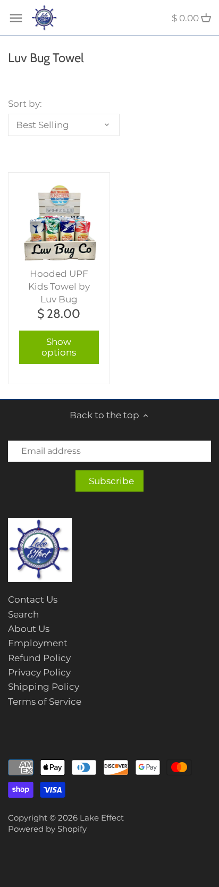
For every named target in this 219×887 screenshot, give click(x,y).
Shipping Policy (43, 686)
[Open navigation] (16, 18)
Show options (58, 347)
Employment (38, 643)
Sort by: (25, 103)
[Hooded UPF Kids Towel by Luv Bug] (59, 223)
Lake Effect (102, 818)
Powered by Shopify (47, 829)
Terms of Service (44, 701)
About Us (28, 628)
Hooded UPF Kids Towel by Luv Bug (59, 286)
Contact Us (32, 599)
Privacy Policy (39, 672)
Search (23, 614)
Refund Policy (39, 658)
